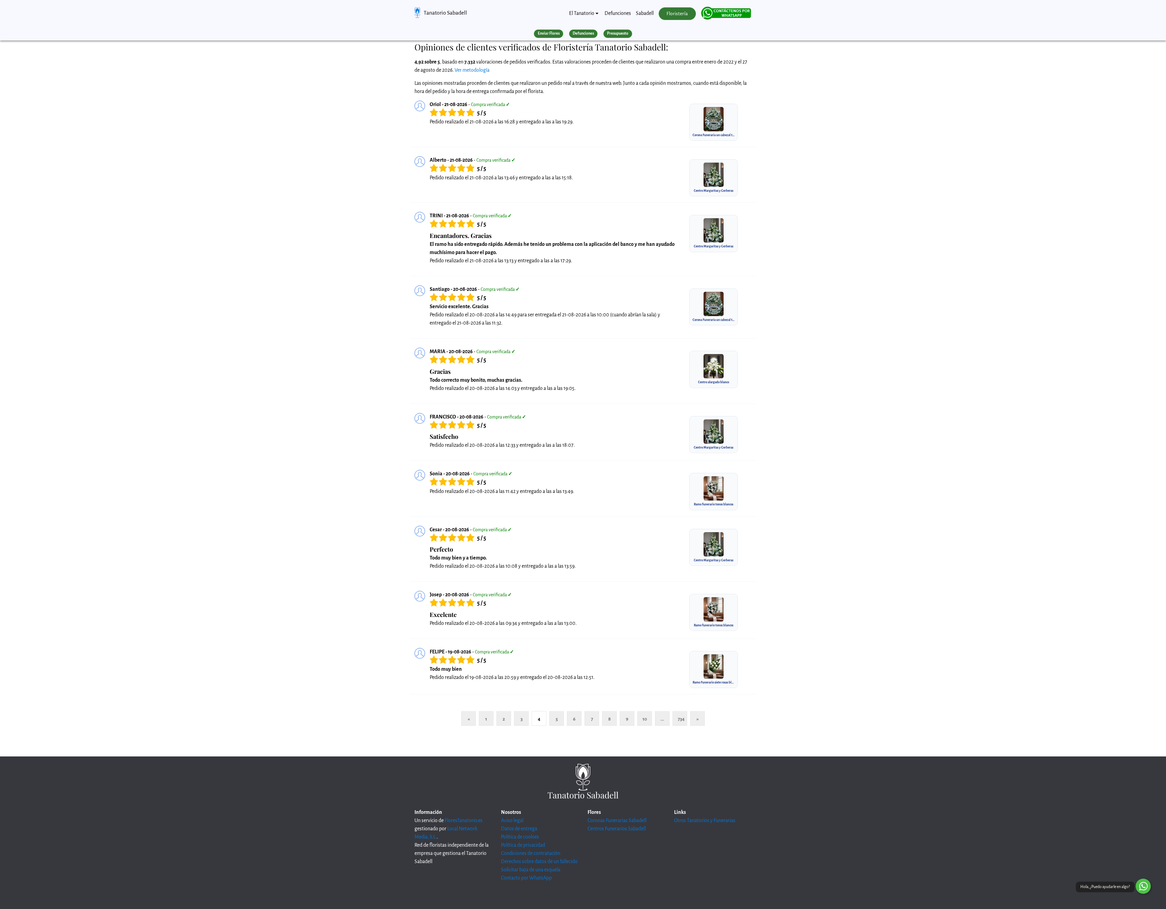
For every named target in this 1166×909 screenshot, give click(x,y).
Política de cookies (520, 837)
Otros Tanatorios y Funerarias (704, 820)
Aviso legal (512, 820)
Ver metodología (472, 70)
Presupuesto (617, 33)
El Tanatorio (581, 13)
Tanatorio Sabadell (445, 13)
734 (681, 718)
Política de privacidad (523, 845)
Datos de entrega (519, 829)
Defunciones (618, 13)
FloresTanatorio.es (463, 820)
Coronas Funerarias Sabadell (617, 820)
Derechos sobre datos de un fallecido (539, 861)
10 (645, 718)
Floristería (677, 13)
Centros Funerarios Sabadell (617, 829)
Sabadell (645, 13)
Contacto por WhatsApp (526, 878)
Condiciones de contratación (530, 853)
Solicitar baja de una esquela (530, 870)
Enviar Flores (549, 33)
